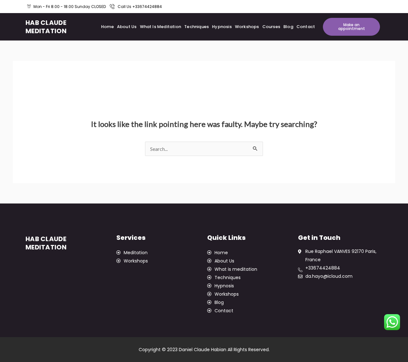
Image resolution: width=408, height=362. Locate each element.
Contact (305, 27)
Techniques (196, 27)
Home (107, 27)
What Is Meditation (160, 27)
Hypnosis (222, 27)
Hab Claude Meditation (46, 26)
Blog (288, 27)
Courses (271, 27)
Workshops (247, 27)
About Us (127, 27)
